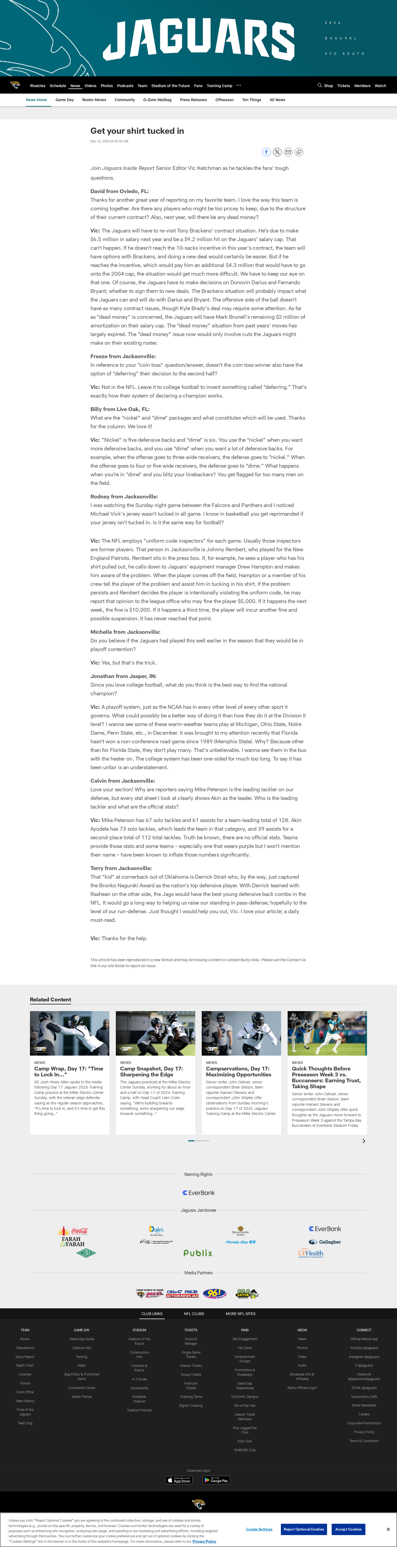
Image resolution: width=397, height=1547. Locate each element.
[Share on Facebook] (266, 155)
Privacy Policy (364, 1432)
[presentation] (365, 1142)
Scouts (25, 1383)
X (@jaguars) (364, 1365)
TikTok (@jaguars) (364, 1387)
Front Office (24, 1392)
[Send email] (288, 155)
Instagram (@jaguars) (364, 1356)
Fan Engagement (245, 1339)
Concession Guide (81, 1387)
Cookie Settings (259, 1529)
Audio (302, 1365)
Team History (25, 1401)
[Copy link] (299, 152)
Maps (82, 1365)
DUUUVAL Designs (244, 1396)
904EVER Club (245, 1450)
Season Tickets (191, 1365)
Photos (302, 1348)
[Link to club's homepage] (15, 84)
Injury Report (25, 1356)
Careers (364, 1414)
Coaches (25, 1374)
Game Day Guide (82, 1339)
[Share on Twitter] (277, 155)
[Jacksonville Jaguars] (198, 1505)
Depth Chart (25, 1365)
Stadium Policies (139, 1410)
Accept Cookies (348, 1529)
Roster (25, 1339)
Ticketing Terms (191, 1396)
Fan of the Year (244, 1405)
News (302, 1339)
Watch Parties (82, 1396)
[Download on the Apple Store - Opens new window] (179, 1480)
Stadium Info (81, 1348)
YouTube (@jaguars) (364, 1348)
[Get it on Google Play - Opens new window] (216, 1482)
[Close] (388, 1529)
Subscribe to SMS (364, 1396)
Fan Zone (244, 1348)
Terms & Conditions (364, 1441)
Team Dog (25, 1423)
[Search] (320, 85)
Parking (81, 1356)
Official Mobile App (364, 1339)
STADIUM (139, 1330)
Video (302, 1356)
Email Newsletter (364, 1405)
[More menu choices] (239, 85)
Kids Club (245, 1441)
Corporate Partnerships (364, 1423)
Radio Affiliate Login (302, 1387)
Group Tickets (191, 1374)
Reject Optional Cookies (304, 1529)
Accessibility (139, 1388)
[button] (191, 1141)
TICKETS (190, 1330)
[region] (198, 1529)
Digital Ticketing (191, 1405)
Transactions (25, 1348)
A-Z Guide (139, 1379)
